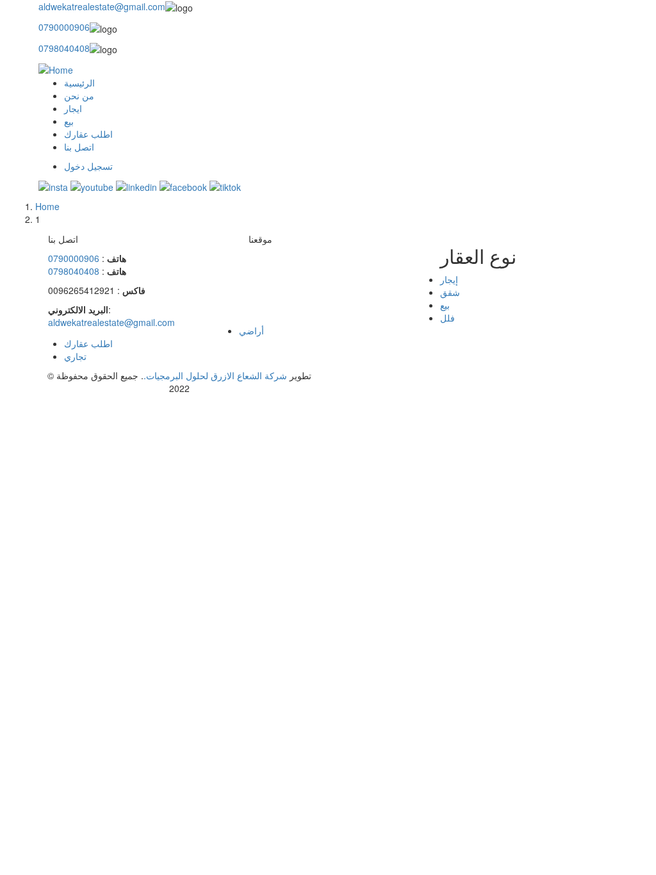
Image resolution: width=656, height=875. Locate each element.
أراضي (251, 330)
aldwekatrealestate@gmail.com (101, 6)
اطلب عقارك (88, 133)
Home (47, 206)
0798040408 (64, 48)
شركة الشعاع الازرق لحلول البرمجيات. (215, 375)
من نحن (79, 95)
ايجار (73, 108)
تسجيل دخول (88, 165)
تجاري (75, 356)
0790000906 (64, 26)
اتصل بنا (79, 146)
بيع (69, 121)
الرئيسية (79, 82)
